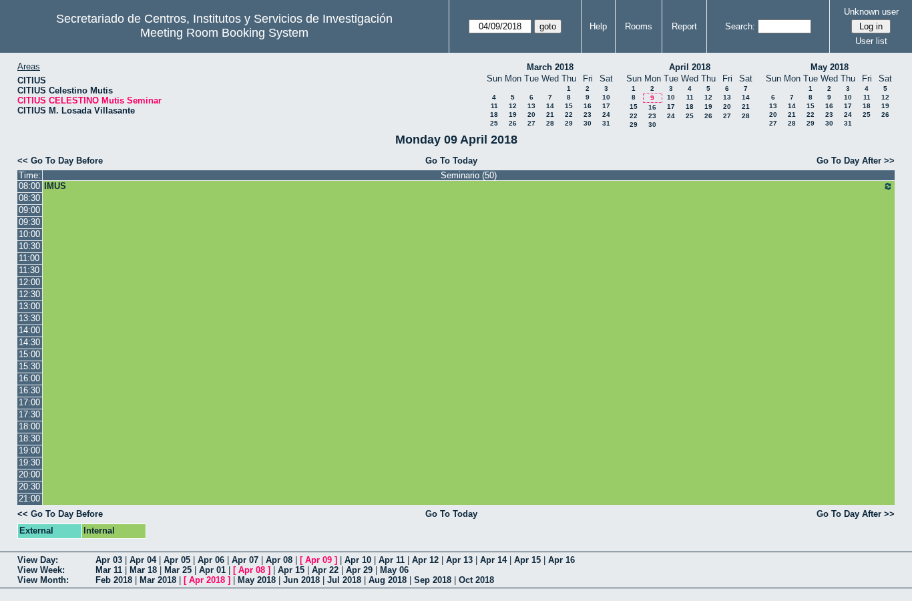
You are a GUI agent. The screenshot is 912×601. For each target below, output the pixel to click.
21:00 (29, 498)
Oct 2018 (476, 580)
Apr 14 (493, 560)
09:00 (29, 210)
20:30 (29, 486)
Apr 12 (425, 560)
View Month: (43, 580)
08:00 (29, 186)
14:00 (29, 330)
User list (871, 41)
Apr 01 (212, 570)
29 (569, 123)
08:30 (29, 198)
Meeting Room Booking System (224, 32)
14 (550, 106)
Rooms (638, 26)
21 (550, 114)
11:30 (29, 270)
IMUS (55, 186)
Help (598, 26)
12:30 (29, 294)
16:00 (29, 378)
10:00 (29, 234)
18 (494, 114)
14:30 (29, 342)
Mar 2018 (158, 580)
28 (550, 123)
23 (588, 114)
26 (513, 123)
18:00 (29, 426)
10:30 (29, 246)
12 (513, 106)
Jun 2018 (301, 580)
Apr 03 (108, 560)
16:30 (29, 390)
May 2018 (830, 67)
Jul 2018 (344, 580)
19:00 (29, 450)
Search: (740, 26)
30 (588, 123)
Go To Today (451, 161)
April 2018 (689, 67)
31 (606, 123)
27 (531, 123)
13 (531, 106)
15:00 (29, 354)
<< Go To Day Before (60, 161)
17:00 (29, 402)
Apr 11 (392, 560)
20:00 (29, 474)
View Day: (37, 560)
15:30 (29, 366)
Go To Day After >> (856, 161)
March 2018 (550, 67)
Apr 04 (143, 560)
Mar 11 (108, 570)
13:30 (29, 318)
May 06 (394, 570)
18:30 (29, 438)
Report (684, 26)
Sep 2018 (432, 580)
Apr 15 (527, 560)
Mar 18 (143, 570)
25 (494, 123)
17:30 (29, 414)
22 (569, 114)
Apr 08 (279, 560)
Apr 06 (211, 560)
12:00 (29, 282)
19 (513, 114)
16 (588, 106)
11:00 (29, 258)
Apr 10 (358, 560)
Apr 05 (177, 560)
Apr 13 (459, 560)
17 (606, 106)
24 (606, 114)
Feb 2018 (113, 580)
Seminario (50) (469, 175)
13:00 (29, 306)
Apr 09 (318, 560)
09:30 (29, 222)
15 (569, 106)
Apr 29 (359, 570)
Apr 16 (561, 560)
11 (494, 106)
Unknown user (871, 12)
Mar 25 (178, 570)
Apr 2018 (207, 580)
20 (531, 114)
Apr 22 (325, 570)
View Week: (41, 570)
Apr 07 (245, 560)
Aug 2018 (388, 580)
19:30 (29, 462)
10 (606, 97)
